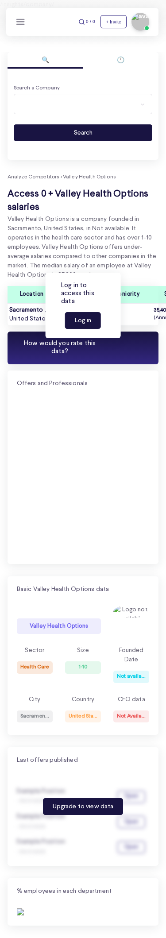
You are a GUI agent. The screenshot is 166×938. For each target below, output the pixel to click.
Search (83, 133)
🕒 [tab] (120, 60)
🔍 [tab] (45, 60)
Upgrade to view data (83, 806)
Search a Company (37, 88)
